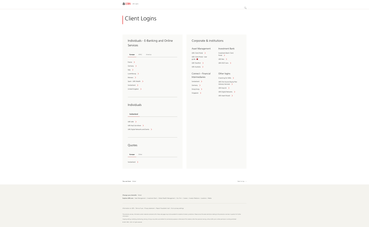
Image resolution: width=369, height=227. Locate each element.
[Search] (245, 8)
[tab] (132, 54)
